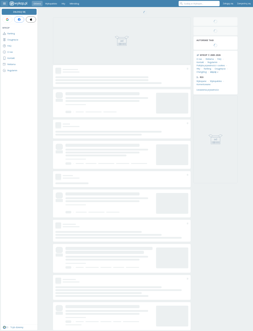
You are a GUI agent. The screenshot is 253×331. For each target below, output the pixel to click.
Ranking (207, 68)
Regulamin (212, 62)
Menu (4, 3)
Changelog (201, 71)
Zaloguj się (228, 3)
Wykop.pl (18, 3)
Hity (198, 68)
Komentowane (203, 84)
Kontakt (200, 62)
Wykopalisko (216, 81)
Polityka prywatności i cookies (210, 65)
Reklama (210, 59)
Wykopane (201, 81)
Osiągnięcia (220, 68)
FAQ (219, 59)
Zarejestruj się (244, 3)
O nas (199, 59)
